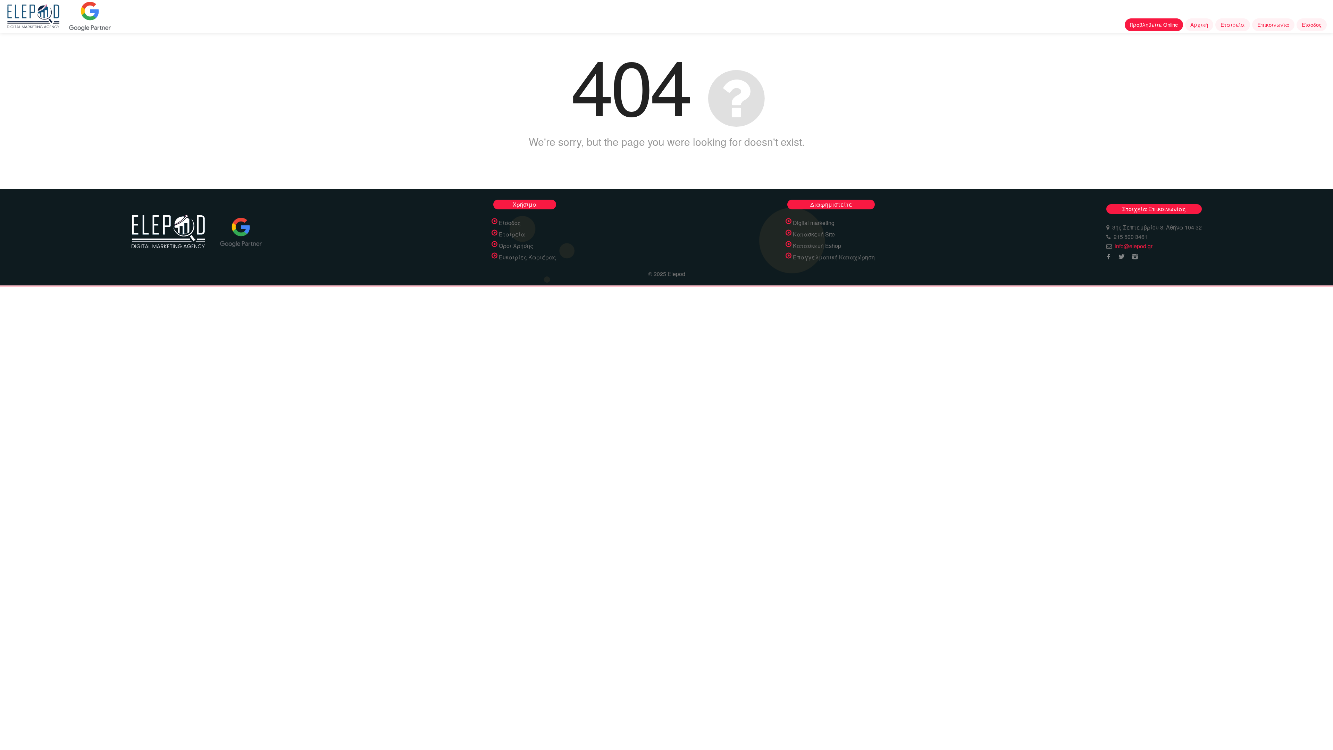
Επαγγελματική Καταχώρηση (834, 257)
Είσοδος (1312, 24)
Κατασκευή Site (814, 234)
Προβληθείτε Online (1154, 24)
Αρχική (1199, 24)
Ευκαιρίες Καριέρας (527, 257)
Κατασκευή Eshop (817, 246)
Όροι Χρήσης (516, 246)
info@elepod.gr (1133, 246)
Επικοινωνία (1273, 24)
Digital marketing (814, 223)
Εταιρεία (1233, 24)
